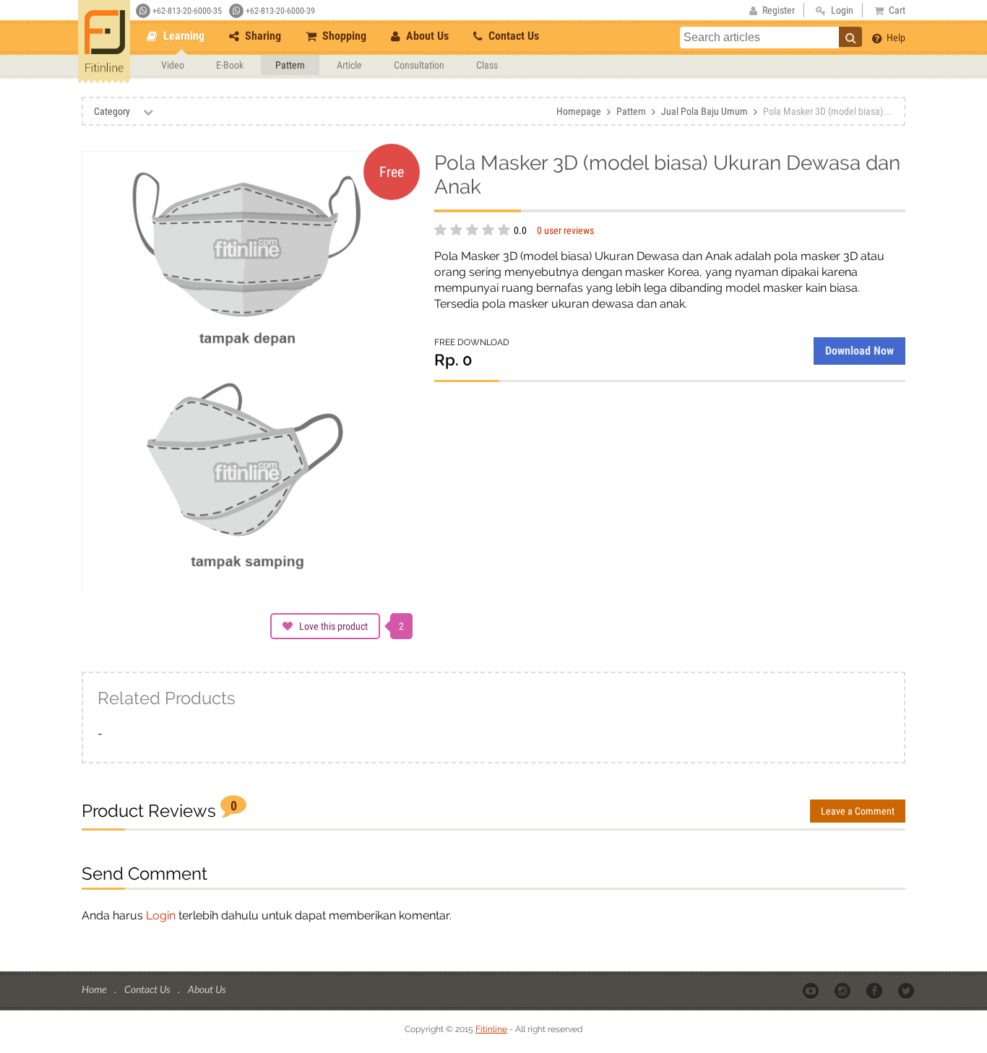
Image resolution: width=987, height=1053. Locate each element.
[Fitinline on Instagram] (844, 990)
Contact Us (512, 36)
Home (95, 989)
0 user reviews (565, 230)
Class (487, 65)
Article (349, 65)
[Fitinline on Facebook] (875, 990)
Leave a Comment (858, 811)
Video (172, 65)
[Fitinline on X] (907, 990)
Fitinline (491, 1029)
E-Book (229, 65)
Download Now (859, 351)
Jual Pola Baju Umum (704, 111)
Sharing (261, 36)
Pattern (290, 65)
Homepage (578, 111)
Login (161, 915)
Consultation (419, 65)
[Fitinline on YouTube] (812, 990)
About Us (426, 36)
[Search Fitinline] (850, 37)
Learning (182, 36)
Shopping (342, 36)
